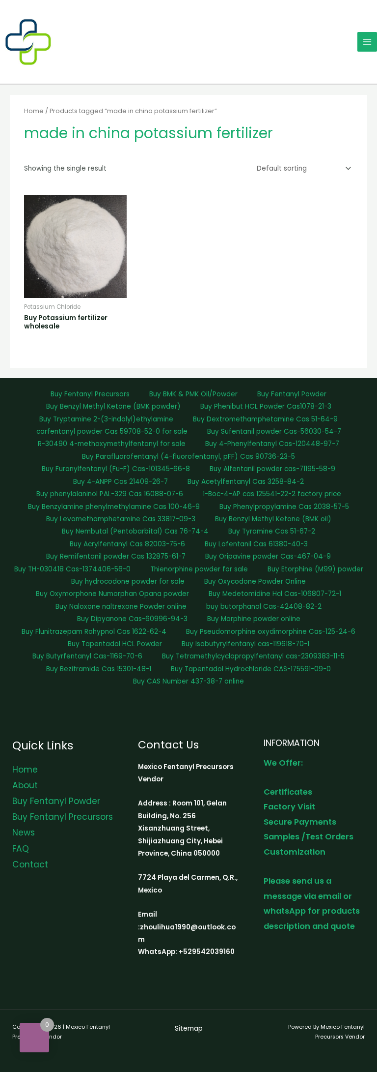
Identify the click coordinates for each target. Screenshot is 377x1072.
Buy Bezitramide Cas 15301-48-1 (98, 669)
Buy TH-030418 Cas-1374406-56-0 (72, 569)
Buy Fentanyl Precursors (90, 394)
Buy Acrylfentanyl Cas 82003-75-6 (127, 544)
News (23, 832)
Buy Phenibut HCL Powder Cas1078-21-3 (265, 406)
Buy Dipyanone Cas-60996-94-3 (132, 619)
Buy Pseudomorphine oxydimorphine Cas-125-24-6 (270, 631)
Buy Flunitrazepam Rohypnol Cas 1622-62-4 (94, 631)
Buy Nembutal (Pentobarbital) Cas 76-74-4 (135, 531)
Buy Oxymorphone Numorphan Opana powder (112, 593)
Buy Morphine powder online (253, 619)
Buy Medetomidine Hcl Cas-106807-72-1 (275, 593)
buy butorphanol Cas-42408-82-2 (264, 606)
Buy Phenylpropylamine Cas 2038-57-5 (284, 506)
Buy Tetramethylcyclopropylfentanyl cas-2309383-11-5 (253, 656)
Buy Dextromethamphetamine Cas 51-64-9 (265, 419)
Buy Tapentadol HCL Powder (115, 644)
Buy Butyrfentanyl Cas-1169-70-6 (87, 656)
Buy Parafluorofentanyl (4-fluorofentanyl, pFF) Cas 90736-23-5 (188, 456)
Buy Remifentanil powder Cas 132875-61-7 (116, 556)
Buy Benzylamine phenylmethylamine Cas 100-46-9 (114, 506)
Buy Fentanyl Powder (291, 394)
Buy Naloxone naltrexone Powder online (121, 606)
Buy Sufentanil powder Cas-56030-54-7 (274, 431)
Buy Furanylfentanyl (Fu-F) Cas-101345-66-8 (116, 469)
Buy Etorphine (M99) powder (315, 569)
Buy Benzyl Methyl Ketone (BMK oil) (273, 519)
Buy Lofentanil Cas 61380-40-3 (256, 544)
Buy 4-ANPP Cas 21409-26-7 (120, 481)
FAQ (20, 849)
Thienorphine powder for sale (199, 569)
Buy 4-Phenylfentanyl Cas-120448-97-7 (272, 443)
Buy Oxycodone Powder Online (255, 581)
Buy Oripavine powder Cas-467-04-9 (268, 556)
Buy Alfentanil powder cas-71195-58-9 (272, 469)
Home (34, 111)
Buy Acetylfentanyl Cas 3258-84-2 (246, 481)
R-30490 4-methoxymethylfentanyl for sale (112, 443)
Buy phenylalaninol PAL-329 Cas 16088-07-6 (109, 494)
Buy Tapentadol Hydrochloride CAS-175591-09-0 (251, 669)
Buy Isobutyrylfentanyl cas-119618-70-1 (245, 644)
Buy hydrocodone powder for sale (128, 581)
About (25, 785)
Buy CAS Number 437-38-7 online (188, 681)
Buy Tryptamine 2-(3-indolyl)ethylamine (106, 419)
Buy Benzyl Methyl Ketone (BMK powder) (113, 406)
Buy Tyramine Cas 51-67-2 (271, 531)
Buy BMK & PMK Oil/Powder (193, 394)
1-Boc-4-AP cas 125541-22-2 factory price (272, 494)
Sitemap (189, 1028)
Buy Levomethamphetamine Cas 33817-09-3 (120, 519)
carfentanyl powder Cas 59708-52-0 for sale (112, 431)
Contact (30, 864)
